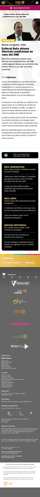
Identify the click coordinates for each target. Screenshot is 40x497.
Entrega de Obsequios (6, 386)
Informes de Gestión (6, 366)
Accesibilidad (4, 422)
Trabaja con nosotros (6, 376)
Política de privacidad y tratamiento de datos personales (14, 419)
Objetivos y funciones (6, 362)
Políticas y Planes (5, 365)
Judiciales (30, 262)
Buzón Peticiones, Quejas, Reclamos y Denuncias (13, 379)
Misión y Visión (4, 361)
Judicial (25, 12)
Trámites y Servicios (6, 381)
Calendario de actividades (7, 378)
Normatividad (4, 364)
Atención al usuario (6, 375)
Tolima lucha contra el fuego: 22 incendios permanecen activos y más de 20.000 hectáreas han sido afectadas (20, 179)
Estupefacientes (12, 262)
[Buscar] (37, 2)
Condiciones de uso (5, 420)
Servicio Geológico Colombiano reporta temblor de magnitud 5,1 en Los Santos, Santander (19, 244)
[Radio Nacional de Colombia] (20, 3)
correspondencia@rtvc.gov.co (19, 431)
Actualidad (14, 12)
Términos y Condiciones (6, 385)
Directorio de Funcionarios (7, 382)
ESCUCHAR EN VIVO (21, 8)
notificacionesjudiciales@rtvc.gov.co (9, 453)
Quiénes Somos (6, 358)
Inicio (4, 12)
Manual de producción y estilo (8, 368)
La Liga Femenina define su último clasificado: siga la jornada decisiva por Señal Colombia (18, 188)
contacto (11, 274)
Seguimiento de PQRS (30, 440)
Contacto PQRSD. (15, 433)
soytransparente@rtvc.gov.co (8, 457)
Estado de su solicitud (6, 383)
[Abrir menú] (3, 3)
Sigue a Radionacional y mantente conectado (22, 155)
